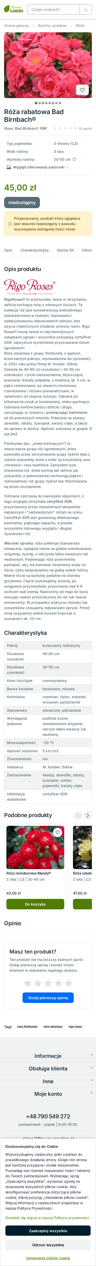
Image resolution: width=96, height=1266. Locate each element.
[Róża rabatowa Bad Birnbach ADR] (13, 9)
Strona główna (16, 25)
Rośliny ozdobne (52, 25)
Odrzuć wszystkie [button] (48, 1245)
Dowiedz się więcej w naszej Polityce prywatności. (47, 1217)
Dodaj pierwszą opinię (48, 998)
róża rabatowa (53, 1026)
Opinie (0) (65, 250)
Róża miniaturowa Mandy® (28, 873)
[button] (72, 128)
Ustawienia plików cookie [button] (48, 1258)
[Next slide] (88, 815)
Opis (8, 250)
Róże (80, 25)
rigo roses (75, 1026)
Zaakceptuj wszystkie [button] (48, 1231)
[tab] (36, 103)
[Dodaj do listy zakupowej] (82, 90)
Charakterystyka (34, 250)
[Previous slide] (78, 815)
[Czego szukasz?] (86, 9)
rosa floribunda (27, 1026)
